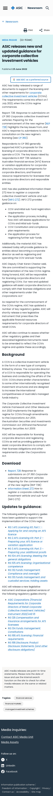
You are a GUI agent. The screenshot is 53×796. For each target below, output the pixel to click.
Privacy (46, 788)
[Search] (47, 8)
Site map (36, 791)
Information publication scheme (18, 784)
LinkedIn (10, 765)
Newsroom (11, 21)
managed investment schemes (19, 709)
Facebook (12, 771)
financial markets (13, 703)
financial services (24, 698)
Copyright (35, 788)
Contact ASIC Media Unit (17, 737)
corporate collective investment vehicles (22, 94)
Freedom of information (14, 788)
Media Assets (10, 742)
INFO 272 (14, 199)
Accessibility (22, 791)
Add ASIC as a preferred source (32, 79)
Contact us (8, 791)
